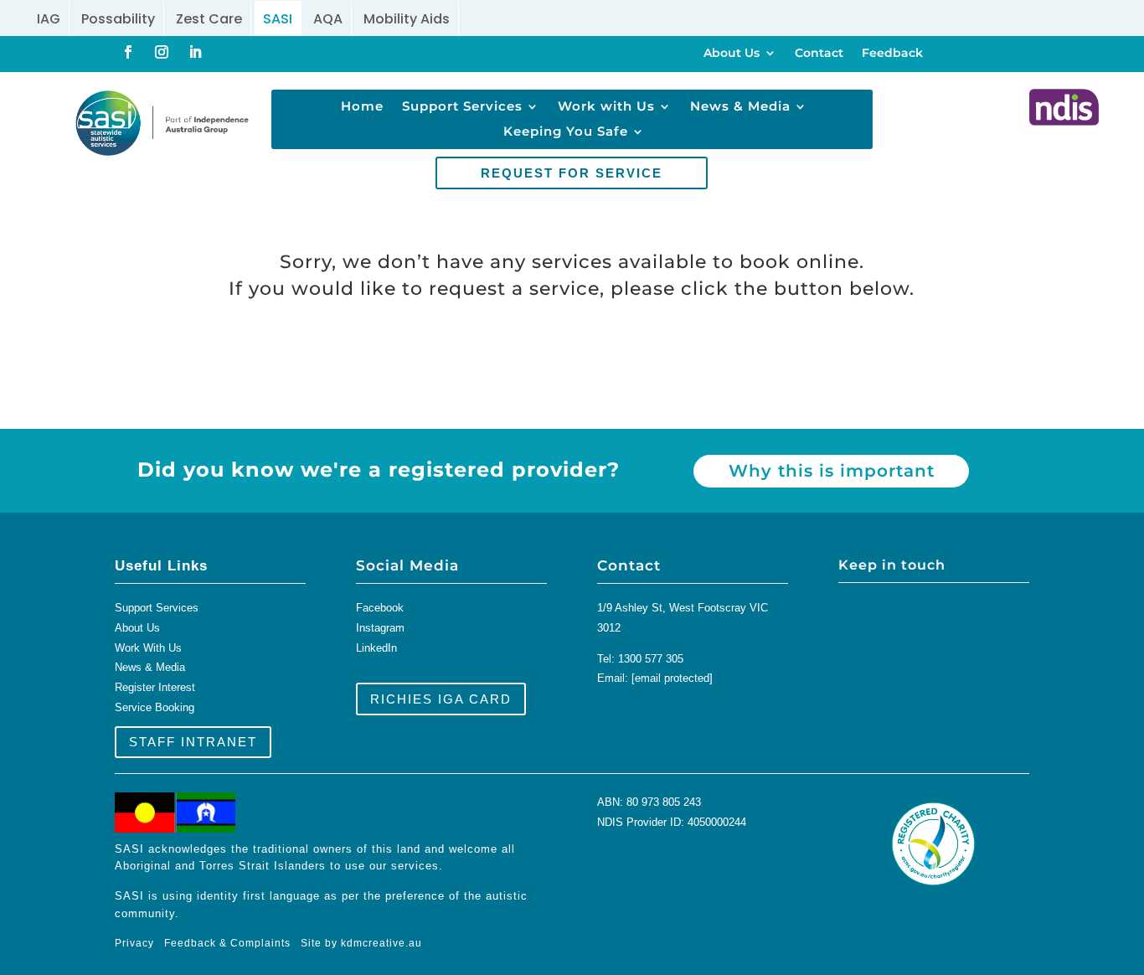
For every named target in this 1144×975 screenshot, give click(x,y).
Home (362, 107)
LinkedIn (376, 648)
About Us (731, 53)
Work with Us (606, 107)
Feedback (892, 53)
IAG (48, 18)
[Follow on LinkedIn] (195, 52)
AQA (328, 18)
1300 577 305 (650, 659)
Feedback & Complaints (227, 943)
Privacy (139, 943)
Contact (819, 53)
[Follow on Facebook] (128, 52)
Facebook (380, 607)
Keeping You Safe (565, 132)
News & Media (740, 107)
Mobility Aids (406, 18)
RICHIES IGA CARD (441, 699)
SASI (277, 18)
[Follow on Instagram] (161, 52)
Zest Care (209, 18)
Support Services (462, 107)
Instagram (380, 628)
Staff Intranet (193, 742)
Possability (118, 18)
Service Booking (154, 707)
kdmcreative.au (381, 943)
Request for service (571, 173)
